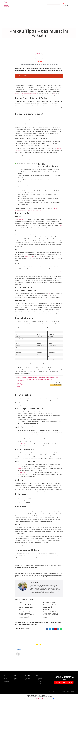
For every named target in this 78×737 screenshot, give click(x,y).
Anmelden (19, 649)
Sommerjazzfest (29, 159)
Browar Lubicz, (21, 436)
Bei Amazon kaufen (56, 384)
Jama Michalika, (22, 443)
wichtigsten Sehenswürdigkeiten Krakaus (25, 93)
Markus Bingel (34, 582)
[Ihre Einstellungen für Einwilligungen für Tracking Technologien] (76, 735)
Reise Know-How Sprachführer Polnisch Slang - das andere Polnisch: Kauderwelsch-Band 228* (42, 378)
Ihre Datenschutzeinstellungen (43, 698)
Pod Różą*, (20, 468)
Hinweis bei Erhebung (29, 698)
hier (54, 93)
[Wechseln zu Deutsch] (63, 3)
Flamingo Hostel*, (22, 472)
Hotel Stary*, (21, 464)
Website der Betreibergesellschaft (52, 272)
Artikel (31, 434)
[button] (74, 4)
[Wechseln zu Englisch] (65, 5)
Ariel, (19, 440)
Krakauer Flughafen (22, 219)
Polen (57, 64)
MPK (49, 293)
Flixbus (26, 256)
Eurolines (38, 256)
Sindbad (31, 256)
